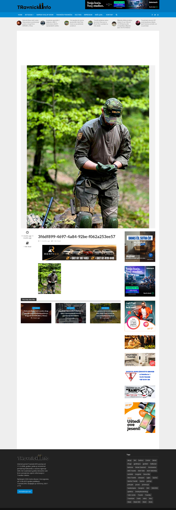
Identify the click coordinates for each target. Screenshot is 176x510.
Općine (142, 481)
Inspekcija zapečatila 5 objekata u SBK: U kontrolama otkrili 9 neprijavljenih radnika (52, 23)
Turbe (139, 498)
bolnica (141, 460)
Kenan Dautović (140, 467)
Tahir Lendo (131, 495)
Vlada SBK (137, 502)
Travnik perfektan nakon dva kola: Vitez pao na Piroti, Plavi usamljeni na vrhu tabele (101, 23)
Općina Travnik (132, 481)
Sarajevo (141, 488)
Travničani (131, 498)
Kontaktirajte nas (25, 491)
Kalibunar (153, 464)
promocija (145, 485)
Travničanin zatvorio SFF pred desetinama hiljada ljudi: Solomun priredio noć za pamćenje (149, 23)
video (145, 498)
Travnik (140, 495)
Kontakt (109, 15)
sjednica (130, 491)
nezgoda (138, 474)
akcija (129, 460)
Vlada (129, 502)
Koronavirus (152, 467)
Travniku (148, 495)
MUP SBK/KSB (152, 471)
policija (149, 481)
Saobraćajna (132, 488)
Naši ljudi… (99, 15)
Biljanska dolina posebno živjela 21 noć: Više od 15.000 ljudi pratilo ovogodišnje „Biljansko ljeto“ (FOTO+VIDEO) (124, 23)
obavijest (141, 478)
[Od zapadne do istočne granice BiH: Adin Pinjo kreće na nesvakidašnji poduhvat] (66, 23)
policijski (130, 485)
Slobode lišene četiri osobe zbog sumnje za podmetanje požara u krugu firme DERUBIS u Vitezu (30, 23)
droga (129, 464)
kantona (130, 467)
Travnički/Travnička (64, 15)
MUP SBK (141, 471)
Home (20, 15)
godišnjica (137, 464)
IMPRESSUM (88, 15)
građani (145, 464)
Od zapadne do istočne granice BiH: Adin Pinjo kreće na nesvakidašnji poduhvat (77, 23)
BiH (135, 460)
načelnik (130, 474)
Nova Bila (146, 474)
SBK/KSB (155, 488)
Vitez (150, 498)
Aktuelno (29, 15)
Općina (155, 478)
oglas (148, 478)
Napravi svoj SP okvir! (45, 15)
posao (137, 485)
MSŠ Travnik (132, 471)
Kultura (78, 15)
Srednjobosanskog (141, 491)
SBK (147, 488)
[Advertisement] (88, 50)
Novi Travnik (132, 478)
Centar (148, 460)
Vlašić (144, 502)
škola (150, 502)
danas (154, 460)
